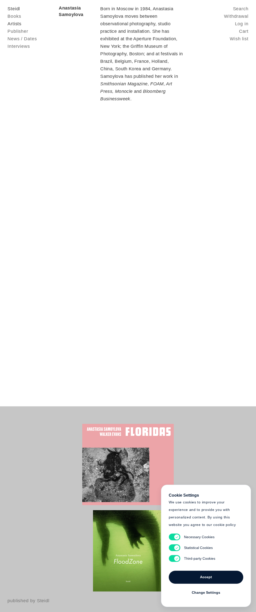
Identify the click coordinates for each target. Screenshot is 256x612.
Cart (243, 31)
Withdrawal (236, 16)
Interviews (19, 46)
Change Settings (206, 592)
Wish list (239, 38)
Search (240, 8)
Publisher (18, 31)
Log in (241, 23)
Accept (206, 577)
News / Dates (22, 38)
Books (14, 16)
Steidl (14, 8)
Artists (15, 23)
